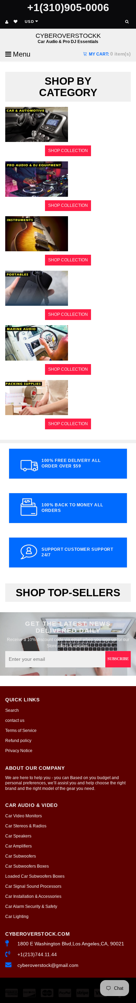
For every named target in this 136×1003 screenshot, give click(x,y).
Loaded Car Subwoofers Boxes (35, 876)
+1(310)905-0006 (68, 7)
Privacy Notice (18, 750)
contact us (14, 720)
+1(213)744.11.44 (37, 954)
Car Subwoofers (20, 856)
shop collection (68, 150)
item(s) (110, 54)
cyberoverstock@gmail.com (47, 965)
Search (12, 710)
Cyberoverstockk (68, 38)
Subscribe (118, 659)
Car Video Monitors (23, 816)
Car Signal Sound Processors (33, 886)
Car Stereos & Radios (25, 826)
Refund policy (18, 740)
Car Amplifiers (18, 846)
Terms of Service (21, 730)
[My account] (6, 22)
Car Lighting (17, 916)
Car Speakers (18, 836)
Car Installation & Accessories (33, 896)
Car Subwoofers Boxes (27, 866)
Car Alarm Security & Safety (31, 906)
